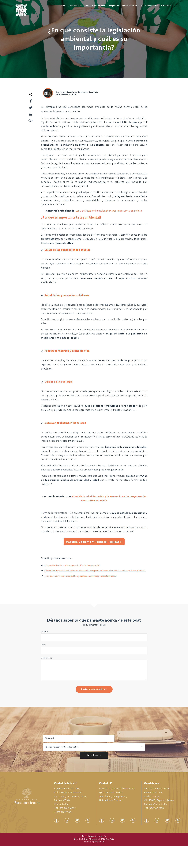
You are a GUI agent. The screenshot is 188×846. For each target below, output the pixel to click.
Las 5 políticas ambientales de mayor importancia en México (109, 210)
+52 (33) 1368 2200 (154, 808)
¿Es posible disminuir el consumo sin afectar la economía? (72, 565)
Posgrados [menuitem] (114, 6)
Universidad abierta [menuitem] (132, 6)
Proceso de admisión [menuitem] (95, 6)
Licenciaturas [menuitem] (75, 6)
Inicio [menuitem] (62, 6)
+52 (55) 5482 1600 (64, 808)
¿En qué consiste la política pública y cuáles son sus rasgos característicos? (80, 576)
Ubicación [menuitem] (166, 6)
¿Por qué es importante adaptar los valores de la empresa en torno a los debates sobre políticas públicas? (95, 570)
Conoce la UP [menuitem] (151, 6)
